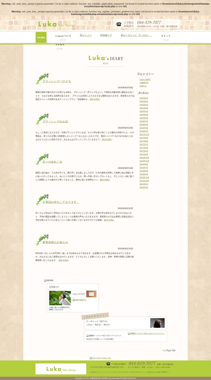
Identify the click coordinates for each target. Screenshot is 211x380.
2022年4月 (144, 105)
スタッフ (116, 372)
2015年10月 (144, 181)
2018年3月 (144, 128)
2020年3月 (144, 115)
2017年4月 (144, 151)
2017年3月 (144, 154)
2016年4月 (144, 174)
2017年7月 (144, 144)
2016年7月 (144, 168)
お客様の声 (144, 83)
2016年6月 (144, 171)
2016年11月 (144, 161)
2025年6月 (144, 101)
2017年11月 (144, 134)
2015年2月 (144, 184)
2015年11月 (144, 177)
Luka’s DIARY (145, 80)
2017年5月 (144, 148)
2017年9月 (144, 138)
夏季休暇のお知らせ (55, 242)
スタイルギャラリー (138, 372)
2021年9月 (144, 108)
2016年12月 (144, 158)
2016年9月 (144, 164)
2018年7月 (144, 121)
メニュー (107, 372)
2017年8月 (144, 141)
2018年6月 (144, 125)
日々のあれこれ (52, 161)
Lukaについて (96, 372)
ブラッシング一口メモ (57, 81)
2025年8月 (144, 98)
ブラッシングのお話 (55, 121)
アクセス (124, 372)
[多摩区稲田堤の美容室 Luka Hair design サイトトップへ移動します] (57, 26)
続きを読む (95, 99)
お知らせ (143, 86)
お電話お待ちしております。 (61, 202)
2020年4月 (144, 111)
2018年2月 (144, 131)
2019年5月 (144, 118)
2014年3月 (144, 187)
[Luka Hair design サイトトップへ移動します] (60, 373)
